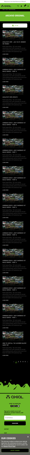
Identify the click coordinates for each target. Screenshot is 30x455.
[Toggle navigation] (27, 6)
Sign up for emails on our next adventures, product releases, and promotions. (13, 412)
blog (7, 9)
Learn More (5, 54)
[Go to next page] (27, 362)
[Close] (28, 437)
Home (3, 9)
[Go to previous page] (14, 362)
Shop (5, 433)
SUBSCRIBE (15, 423)
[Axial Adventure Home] (6, 6)
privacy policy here (9, 446)
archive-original (12, 9)
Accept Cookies (15, 450)
